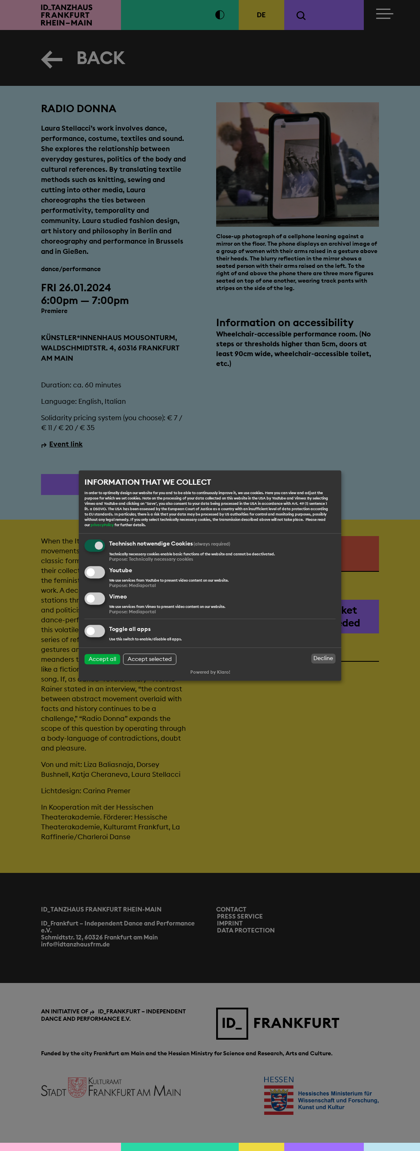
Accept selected (150, 659)
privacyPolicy (102, 525)
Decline (323, 658)
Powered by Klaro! (210, 672)
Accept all (102, 659)
